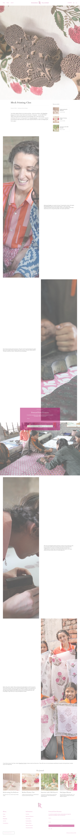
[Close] (58, 409)
